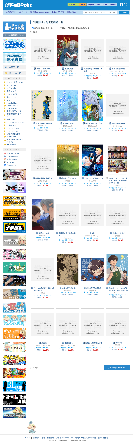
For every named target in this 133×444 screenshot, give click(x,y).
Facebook (11, 165)
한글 (105, 4)
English (91, 4)
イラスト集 (11, 88)
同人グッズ (11, 91)
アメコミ (10, 100)
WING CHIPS (42, 71)
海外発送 (39, 12)
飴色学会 (117, 345)
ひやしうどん (117, 126)
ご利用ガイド (11, 12)
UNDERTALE (12, 106)
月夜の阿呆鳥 (42, 181)
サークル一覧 (14, 73)
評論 (8, 119)
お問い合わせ (71, 12)
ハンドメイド (12, 94)
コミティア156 (13, 131)
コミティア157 (13, 128)
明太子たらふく (43, 125)
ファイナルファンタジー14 (42, 73)
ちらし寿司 (92, 181)
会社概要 (36, 438)
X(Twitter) (11, 162)
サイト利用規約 (48, 438)
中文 (99, 4)
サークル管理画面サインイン (14, 35)
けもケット (11, 125)
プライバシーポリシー (64, 438)
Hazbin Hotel (12, 103)
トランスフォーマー (15, 111)
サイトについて (13, 153)
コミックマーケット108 (15, 122)
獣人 (15, 82)
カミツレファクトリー (117, 71)
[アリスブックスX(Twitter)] (125, 6)
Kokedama (42, 235)
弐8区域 (92, 73)
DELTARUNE (12, 108)
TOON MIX (11, 137)
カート (82, 4)
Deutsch (113, 4)
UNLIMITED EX (13, 134)
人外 (21, 82)
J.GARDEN (11, 145)
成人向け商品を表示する (43, 28)
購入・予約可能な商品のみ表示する (75, 28)
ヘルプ (27, 438)
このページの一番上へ (117, 368)
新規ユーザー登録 (58, 12)
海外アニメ (11, 97)
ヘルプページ (23, 12)
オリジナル (11, 85)
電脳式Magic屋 (67, 126)
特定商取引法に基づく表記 (85, 438)
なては (117, 185)
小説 (14, 119)
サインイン (73, 4)
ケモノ (9, 82)
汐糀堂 (67, 181)
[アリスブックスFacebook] (121, 6)
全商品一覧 (13, 67)
